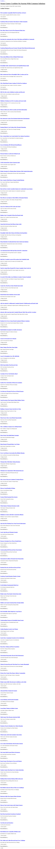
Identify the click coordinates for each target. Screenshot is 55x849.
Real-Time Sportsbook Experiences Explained (10, 814)
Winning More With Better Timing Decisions (10, 461)
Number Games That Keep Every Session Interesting (12, 770)
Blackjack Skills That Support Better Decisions (10, 796)
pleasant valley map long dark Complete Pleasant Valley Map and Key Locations (18, 312)
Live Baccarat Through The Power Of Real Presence (12, 391)
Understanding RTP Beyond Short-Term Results (11, 549)
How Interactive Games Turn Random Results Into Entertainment (14, 118)
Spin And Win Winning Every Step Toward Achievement (13, 523)
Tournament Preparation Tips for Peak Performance (12, 655)
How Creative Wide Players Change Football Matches (12, 180)
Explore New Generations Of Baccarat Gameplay (11, 382)
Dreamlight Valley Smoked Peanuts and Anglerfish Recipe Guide (14, 65)
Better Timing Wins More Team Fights (8, 347)
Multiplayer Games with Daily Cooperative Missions (11, 514)
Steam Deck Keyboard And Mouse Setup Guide (10, 224)
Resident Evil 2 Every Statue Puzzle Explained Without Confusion (15, 321)
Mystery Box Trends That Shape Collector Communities (12, 673)
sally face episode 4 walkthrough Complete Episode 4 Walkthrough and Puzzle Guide (19, 303)
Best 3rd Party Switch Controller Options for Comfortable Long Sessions (16, 188)
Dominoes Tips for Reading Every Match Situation (11, 726)
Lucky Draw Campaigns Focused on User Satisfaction (12, 637)
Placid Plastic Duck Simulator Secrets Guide (10, 294)
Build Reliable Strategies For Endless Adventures (11, 329)
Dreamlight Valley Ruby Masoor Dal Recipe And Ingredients (13, 232)
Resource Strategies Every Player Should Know (10, 541)
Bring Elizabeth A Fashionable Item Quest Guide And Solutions (14, 241)
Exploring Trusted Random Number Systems (10, 576)
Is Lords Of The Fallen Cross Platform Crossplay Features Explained (15, 277)
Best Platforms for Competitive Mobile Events (10, 831)
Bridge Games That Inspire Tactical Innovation (10, 593)
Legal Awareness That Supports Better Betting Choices (12, 400)
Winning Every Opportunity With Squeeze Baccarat (11, 470)
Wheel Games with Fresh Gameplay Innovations (11, 734)
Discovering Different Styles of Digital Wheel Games (11, 56)
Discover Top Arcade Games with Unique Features (11, 805)
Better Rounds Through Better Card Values (10, 444)
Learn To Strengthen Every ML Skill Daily (9, 356)
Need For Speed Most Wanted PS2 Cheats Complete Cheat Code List (15, 268)
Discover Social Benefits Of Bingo (7, 488)
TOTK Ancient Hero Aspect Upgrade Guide (10, 162)
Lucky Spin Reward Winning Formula (9, 532)
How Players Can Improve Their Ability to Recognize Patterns (14, 197)
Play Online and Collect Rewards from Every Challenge (12, 840)
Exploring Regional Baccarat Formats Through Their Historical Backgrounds (17, 48)
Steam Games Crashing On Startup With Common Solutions (22, 3)
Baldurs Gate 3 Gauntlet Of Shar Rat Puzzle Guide (11, 215)
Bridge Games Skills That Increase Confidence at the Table (13, 681)
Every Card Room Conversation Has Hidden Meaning (12, 453)
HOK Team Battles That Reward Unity (9, 365)
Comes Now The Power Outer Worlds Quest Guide (11, 285)
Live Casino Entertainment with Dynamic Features (11, 743)
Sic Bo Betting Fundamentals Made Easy (9, 585)
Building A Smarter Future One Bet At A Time (10, 409)
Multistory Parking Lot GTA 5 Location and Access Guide (13, 100)
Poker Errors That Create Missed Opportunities (10, 417)
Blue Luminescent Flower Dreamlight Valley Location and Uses (14, 74)
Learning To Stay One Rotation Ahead (9, 373)
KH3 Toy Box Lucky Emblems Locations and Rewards (12, 92)
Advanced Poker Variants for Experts (8, 690)
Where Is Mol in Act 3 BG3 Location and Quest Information (13, 109)
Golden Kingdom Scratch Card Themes (9, 629)
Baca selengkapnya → (4, 18)
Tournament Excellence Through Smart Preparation (12, 558)
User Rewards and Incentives (6, 822)
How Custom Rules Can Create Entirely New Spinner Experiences (14, 136)
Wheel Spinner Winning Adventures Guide (9, 505)
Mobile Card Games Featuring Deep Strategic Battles (12, 602)
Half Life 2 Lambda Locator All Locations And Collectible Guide (14, 259)
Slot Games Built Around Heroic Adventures (10, 752)
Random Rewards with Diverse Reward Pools (10, 567)
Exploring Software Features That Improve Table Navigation (13, 21)
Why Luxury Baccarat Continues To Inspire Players (11, 479)
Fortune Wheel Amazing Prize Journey (9, 497)
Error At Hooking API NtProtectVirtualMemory (11, 144)
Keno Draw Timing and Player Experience (9, 646)
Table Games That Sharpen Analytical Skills (10, 717)
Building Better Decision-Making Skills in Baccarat (11, 778)
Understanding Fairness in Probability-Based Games (12, 620)
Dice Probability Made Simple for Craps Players (11, 611)
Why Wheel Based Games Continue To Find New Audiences (13, 83)
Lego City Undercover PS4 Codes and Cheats (10, 206)
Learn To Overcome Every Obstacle (8, 338)
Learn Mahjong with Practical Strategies (9, 699)
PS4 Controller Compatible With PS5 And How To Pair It (13, 12)
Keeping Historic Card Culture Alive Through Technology (13, 127)
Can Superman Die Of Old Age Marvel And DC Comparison (13, 250)
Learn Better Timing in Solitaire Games (9, 708)
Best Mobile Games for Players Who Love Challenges (12, 787)
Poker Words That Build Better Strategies (9, 435)
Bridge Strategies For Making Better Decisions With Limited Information (16, 171)
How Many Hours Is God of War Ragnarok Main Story (12, 30)
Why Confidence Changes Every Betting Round (11, 426)
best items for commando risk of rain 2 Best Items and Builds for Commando (17, 39)
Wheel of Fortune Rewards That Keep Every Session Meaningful (14, 664)
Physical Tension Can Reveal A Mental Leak (10, 153)
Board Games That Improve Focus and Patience (11, 761)
